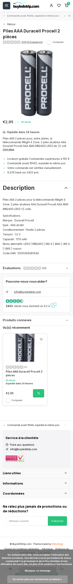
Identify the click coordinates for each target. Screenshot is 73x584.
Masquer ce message (38, 570)
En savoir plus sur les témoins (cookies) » (37, 579)
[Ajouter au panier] (38, 393)
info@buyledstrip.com (27, 291)
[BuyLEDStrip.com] (26, 5)
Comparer (58, 42)
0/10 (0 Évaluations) (32, 42)
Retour (11, 24)
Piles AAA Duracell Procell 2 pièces (24, 373)
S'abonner (57, 520)
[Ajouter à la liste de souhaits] (41, 339)
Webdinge (57, 544)
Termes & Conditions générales (21, 549)
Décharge (47, 549)
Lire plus (8, 149)
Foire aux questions (22, 444)
